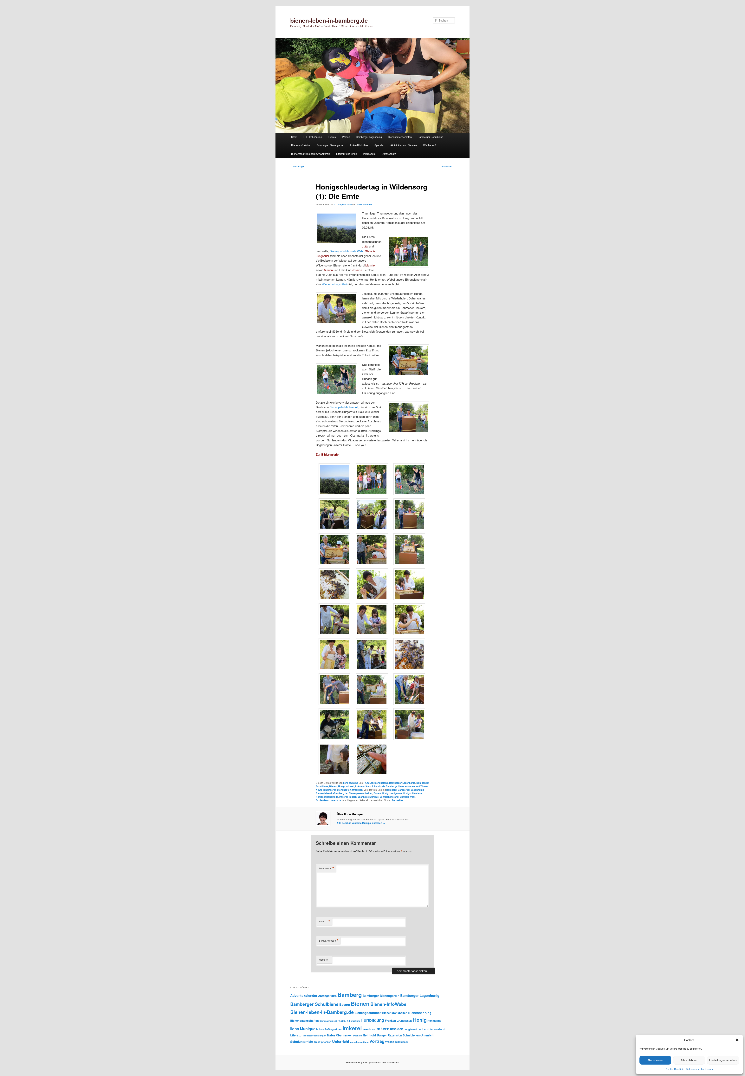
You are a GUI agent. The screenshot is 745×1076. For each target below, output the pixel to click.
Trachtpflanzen (322, 1042)
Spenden (379, 145)
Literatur (296, 1035)
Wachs (389, 1042)
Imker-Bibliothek (359, 145)
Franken (390, 1020)
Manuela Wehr (407, 796)
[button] (737, 1040)
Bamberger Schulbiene (430, 137)
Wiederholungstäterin (335, 284)
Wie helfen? (429, 145)
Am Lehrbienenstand (376, 783)
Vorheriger (297, 166)
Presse (346, 137)
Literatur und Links (346, 154)
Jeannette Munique (368, 796)
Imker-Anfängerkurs (329, 1029)
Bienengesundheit (367, 1012)
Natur (331, 1035)
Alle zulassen (655, 1060)
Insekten (396, 1029)
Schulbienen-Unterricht (418, 1035)
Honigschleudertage (327, 796)
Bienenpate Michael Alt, (344, 407)
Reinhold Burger (375, 1035)
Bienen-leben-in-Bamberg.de (331, 793)
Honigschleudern (412, 793)
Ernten (377, 793)
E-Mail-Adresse (328, 941)
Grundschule (404, 1020)
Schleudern (322, 800)
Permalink (397, 800)
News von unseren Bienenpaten (333, 789)
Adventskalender (303, 995)
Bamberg (391, 789)
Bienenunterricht (328, 1020)
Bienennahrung (419, 1012)
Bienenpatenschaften (400, 137)
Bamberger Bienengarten (330, 145)
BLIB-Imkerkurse (312, 137)
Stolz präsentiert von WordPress (381, 1062)
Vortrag (376, 1041)
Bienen (333, 786)
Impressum (707, 1069)
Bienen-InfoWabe (300, 145)
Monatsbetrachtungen (314, 1035)
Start (294, 137)
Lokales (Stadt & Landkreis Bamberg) (376, 786)
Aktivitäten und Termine (403, 145)
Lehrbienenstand (389, 796)
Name (324, 921)
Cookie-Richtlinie (675, 1069)
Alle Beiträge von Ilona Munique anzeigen (361, 823)
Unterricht (357, 789)
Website (323, 959)
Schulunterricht (301, 1041)
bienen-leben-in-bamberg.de (329, 20)
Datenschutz (692, 1069)
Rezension (395, 1035)
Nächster (448, 166)
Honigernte (396, 793)
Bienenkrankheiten (394, 1013)
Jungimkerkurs (413, 1029)
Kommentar (326, 868)
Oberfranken (344, 1035)
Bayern (344, 1004)
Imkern (353, 796)
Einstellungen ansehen (723, 1060)
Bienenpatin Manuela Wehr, (347, 251)
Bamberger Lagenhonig (369, 137)
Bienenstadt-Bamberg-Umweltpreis (310, 154)
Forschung (354, 1020)
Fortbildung (372, 1020)
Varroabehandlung (359, 1041)
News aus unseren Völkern (413, 786)
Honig (341, 786)
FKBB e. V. (343, 1020)
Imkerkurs (369, 1029)
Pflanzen (357, 1035)
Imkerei (350, 786)
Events (332, 137)
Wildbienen (402, 1042)
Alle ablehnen (689, 1060)
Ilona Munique (364, 204)
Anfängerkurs (327, 996)
